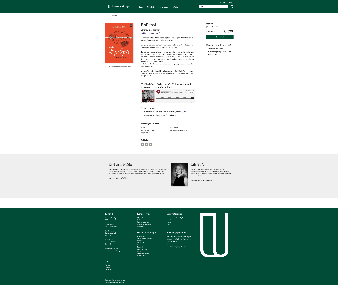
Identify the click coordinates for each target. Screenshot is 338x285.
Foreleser (140, 245)
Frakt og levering (142, 220)
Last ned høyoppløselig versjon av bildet (119, 66)
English (222, 2)
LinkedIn (150, 144)
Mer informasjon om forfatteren (119, 178)
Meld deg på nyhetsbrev (178, 247)
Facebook (142, 144)
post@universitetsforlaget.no (114, 251)
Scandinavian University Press (176, 218)
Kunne (169, 222)
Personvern (121, 282)
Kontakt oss (141, 236)
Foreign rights (141, 255)
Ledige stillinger (142, 249)
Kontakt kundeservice (144, 224)
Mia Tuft (159, 33)
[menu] (158, 7)
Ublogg (169, 224)
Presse (139, 251)
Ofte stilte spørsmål (143, 218)
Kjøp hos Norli (220, 37)
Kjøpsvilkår (140, 226)
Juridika (169, 220)
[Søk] (225, 6)
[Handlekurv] (231, 6)
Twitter (146, 144)
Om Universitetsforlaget (144, 238)
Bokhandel (140, 247)
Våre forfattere (141, 243)
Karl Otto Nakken (147, 33)
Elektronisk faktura (143, 253)
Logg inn (230, 2)
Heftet (213, 27)
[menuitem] (141, 7)
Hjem (106, 15)
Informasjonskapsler (111, 282)
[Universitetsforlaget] (119, 6)
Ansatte (139, 241)
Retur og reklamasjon (143, 222)
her (185, 112)
